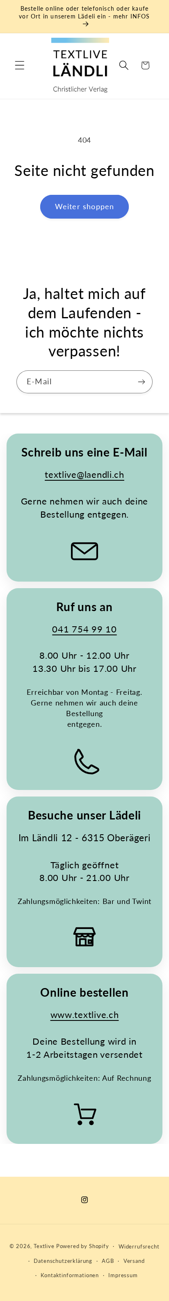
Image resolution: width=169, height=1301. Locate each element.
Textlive (44, 1246)
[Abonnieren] (141, 381)
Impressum (123, 1275)
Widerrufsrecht (139, 1246)
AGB (108, 1261)
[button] (20, 65)
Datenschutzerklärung (63, 1261)
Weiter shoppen (84, 206)
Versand (134, 1261)
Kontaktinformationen (70, 1275)
